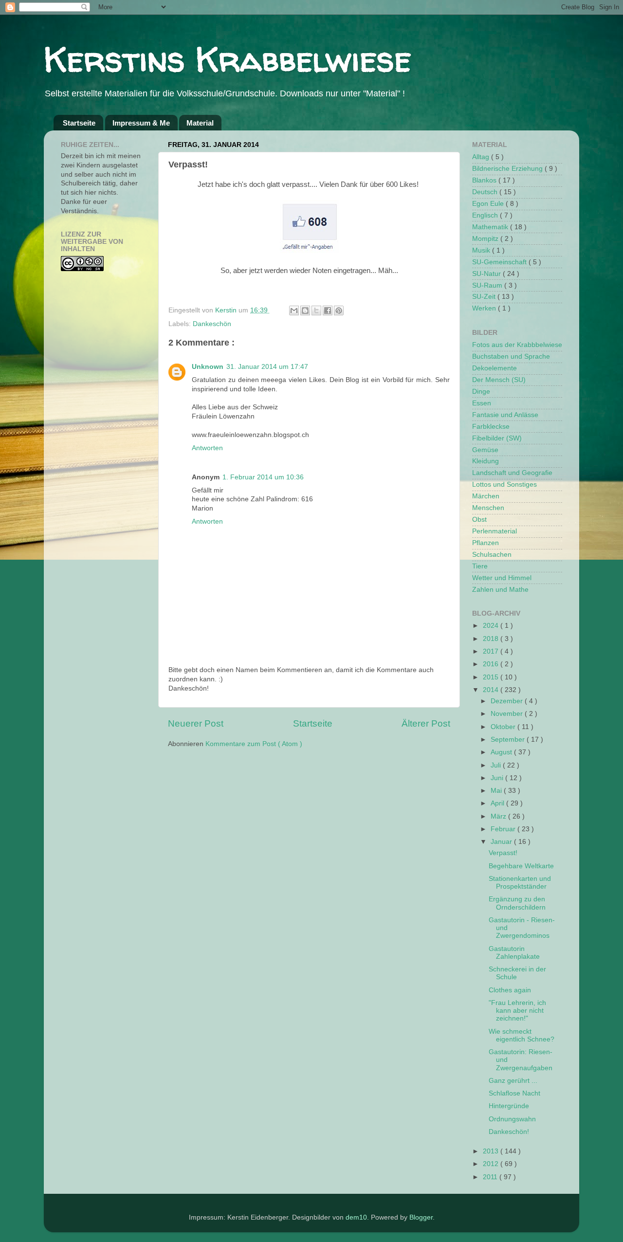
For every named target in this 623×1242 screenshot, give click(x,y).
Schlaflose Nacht (514, 1093)
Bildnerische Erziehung (508, 168)
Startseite (79, 123)
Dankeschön (212, 324)
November (508, 713)
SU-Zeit (484, 296)
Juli (497, 765)
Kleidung (485, 461)
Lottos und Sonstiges (504, 484)
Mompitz (486, 238)
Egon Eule (489, 203)
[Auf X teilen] (316, 310)
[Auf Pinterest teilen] (339, 310)
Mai (497, 790)
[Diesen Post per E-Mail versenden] (294, 310)
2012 (491, 1164)
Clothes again (510, 990)
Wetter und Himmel (501, 578)
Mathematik (491, 227)
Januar (502, 841)
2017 (491, 651)
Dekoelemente (494, 368)
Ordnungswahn (512, 1119)
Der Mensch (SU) (499, 380)
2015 (491, 677)
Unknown (207, 366)
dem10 (356, 1217)
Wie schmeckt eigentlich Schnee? (521, 1035)
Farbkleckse (491, 426)
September (509, 739)
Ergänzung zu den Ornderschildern (517, 903)
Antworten (207, 448)
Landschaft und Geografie (512, 472)
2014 (491, 690)
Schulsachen (492, 554)
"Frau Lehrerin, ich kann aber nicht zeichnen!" (517, 1010)
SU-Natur (487, 273)
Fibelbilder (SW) (497, 438)
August (502, 752)
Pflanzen (485, 543)
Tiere (480, 566)
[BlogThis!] (305, 310)
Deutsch (485, 192)
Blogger (421, 1217)
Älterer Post (426, 723)
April (498, 803)
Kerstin (226, 310)
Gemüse (485, 450)
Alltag (481, 157)
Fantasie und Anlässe (505, 415)
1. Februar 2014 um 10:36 (263, 477)
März (499, 816)
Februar (504, 829)
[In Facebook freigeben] (327, 310)
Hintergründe (509, 1106)
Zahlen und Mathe (500, 589)
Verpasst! (503, 853)
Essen (481, 403)
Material (200, 123)
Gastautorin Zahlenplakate (514, 952)
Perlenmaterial (494, 531)
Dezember (508, 701)
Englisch (486, 215)
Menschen (488, 507)
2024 (491, 625)
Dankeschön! (509, 1131)
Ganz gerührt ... (513, 1080)
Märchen (485, 496)
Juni (498, 778)
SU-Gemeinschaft (500, 262)
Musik (482, 250)
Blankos (485, 180)
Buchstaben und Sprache (511, 356)
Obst (479, 519)
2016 (491, 664)
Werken (485, 308)
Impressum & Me (141, 123)
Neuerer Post (195, 723)
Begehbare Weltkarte (521, 866)
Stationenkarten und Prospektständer (520, 882)
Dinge (481, 391)
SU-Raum (488, 285)
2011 (491, 1177)
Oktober (504, 727)
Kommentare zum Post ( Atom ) (253, 744)
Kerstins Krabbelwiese (227, 59)
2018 (491, 638)
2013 (491, 1151)
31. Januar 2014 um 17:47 (267, 366)
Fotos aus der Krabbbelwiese (517, 344)
